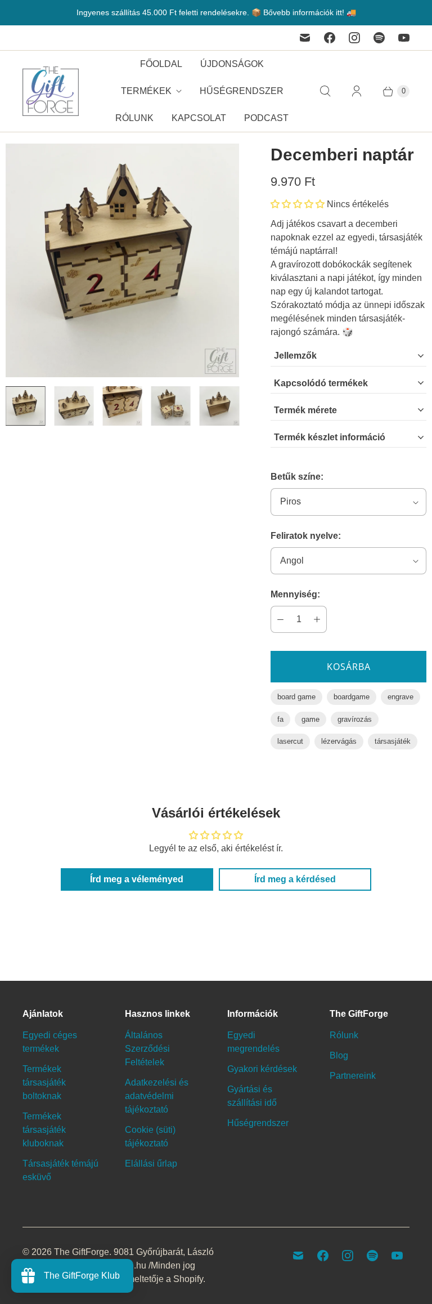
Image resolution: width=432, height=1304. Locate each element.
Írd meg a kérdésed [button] (295, 879)
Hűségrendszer (242, 91)
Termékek (146, 91)
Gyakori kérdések (262, 1069)
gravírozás (355, 719)
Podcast (266, 118)
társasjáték (393, 741)
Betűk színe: (297, 476)
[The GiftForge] (50, 91)
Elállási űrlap (151, 1163)
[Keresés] (325, 91)
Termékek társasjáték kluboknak (44, 1129)
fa (280, 719)
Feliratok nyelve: (306, 536)
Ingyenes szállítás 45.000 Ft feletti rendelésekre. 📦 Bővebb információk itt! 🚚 (216, 12)
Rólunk (134, 118)
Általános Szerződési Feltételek (147, 1048)
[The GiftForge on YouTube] (404, 37)
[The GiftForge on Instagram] (354, 37)
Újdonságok (232, 64)
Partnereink (353, 1075)
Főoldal (161, 64)
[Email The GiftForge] (304, 37)
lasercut (290, 741)
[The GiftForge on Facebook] (329, 37)
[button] (298, 204)
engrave (400, 697)
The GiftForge (81, 1252)
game (311, 719)
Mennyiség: (295, 594)
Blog (339, 1055)
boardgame (352, 697)
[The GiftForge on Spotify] (379, 37)
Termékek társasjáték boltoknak (44, 1082)
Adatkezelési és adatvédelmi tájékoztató (156, 1096)
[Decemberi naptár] (122, 260)
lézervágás (339, 741)
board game (296, 697)
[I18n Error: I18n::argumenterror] (25, 406)
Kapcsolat (199, 118)
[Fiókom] (356, 91)
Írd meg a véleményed (136, 879)
